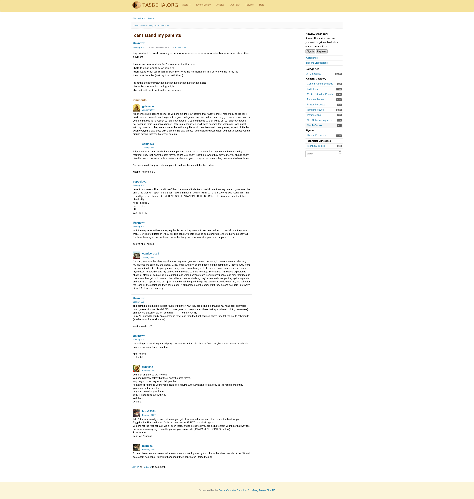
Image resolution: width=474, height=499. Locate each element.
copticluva (139, 181)
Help (261, 4)
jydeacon (148, 106)
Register (321, 51)
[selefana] (136, 368)
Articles (220, 4)
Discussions (139, 18)
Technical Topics (316, 145)
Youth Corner (314, 125)
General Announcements (320, 83)
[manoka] (136, 447)
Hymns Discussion (317, 135)
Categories (312, 57)
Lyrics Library (203, 4)
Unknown (139, 43)
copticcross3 (150, 253)
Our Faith (235, 4)
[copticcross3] (136, 255)
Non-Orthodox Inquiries (319, 120)
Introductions (314, 115)
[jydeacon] (136, 108)
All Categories (313, 73)
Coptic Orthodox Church (320, 94)
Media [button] (185, 4)
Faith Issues (313, 89)
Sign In (151, 18)
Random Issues (315, 109)
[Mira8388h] (136, 413)
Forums (250, 4)
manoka (147, 445)
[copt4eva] (136, 145)
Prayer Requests (316, 104)
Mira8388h (149, 411)
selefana (147, 366)
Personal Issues (315, 99)
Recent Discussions (317, 62)
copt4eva (148, 143)
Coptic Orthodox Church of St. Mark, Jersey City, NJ (247, 490)
